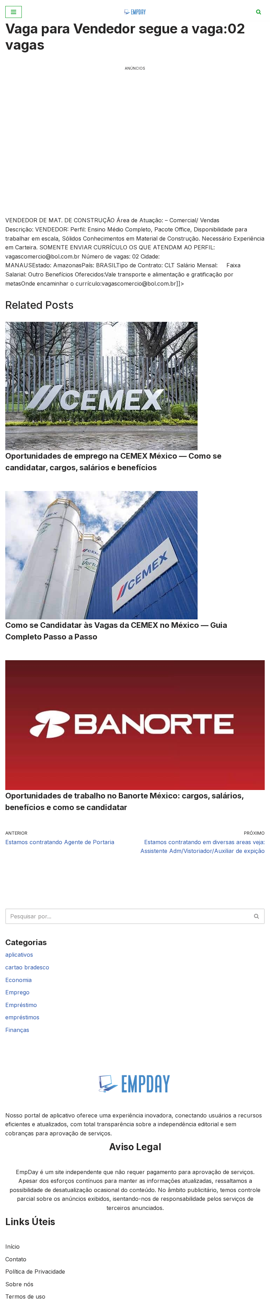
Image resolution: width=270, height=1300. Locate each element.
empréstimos (22, 1017)
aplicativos (19, 954)
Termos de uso (25, 1296)
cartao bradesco (27, 967)
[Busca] (258, 11)
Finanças (17, 1029)
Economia (18, 979)
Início (12, 1246)
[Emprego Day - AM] (135, 12)
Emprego (17, 992)
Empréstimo (21, 1004)
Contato (15, 1259)
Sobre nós (19, 1284)
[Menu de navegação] (13, 12)
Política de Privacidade (35, 1271)
